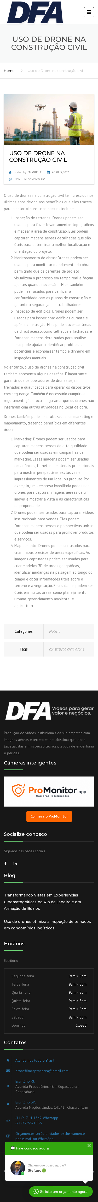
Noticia (54, 631)
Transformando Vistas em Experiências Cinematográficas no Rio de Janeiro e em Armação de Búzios (42, 902)
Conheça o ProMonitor (49, 816)
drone (79, 649)
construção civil (61, 649)
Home (9, 70)
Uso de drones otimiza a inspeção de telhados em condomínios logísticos (47, 925)
